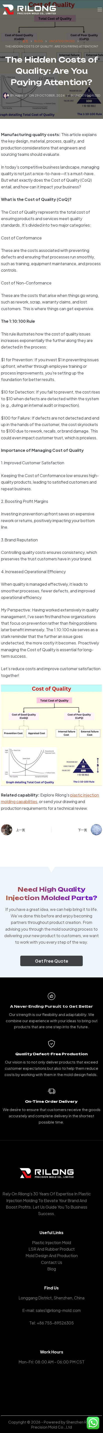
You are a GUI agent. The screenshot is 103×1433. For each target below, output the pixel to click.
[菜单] (100, 9)
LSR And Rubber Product (51, 1249)
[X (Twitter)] (52, 1387)
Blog (51, 1268)
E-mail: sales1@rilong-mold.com (51, 1310)
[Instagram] (59, 1387)
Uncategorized (87, 95)
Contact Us (51, 1262)
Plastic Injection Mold (51, 1242)
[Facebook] (44, 1387)
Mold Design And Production (52, 1255)
